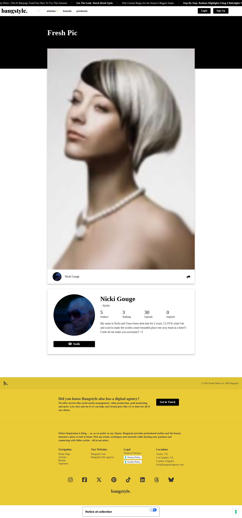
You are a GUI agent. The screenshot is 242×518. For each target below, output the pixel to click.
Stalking (126, 317)
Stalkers (104, 317)
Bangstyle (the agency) (102, 457)
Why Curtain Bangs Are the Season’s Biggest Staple (138, 3)
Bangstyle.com (98, 454)
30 (146, 312)
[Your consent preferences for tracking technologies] (235, 511)
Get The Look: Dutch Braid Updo (85, 3)
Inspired (171, 317)
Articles (51, 11)
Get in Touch (167, 401)
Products (82, 11)
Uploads (148, 317)
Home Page (64, 454)
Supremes (63, 463)
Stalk (76, 344)
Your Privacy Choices (132, 510)
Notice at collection (98, 511)
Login (204, 10)
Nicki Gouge (72, 276)
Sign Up (220, 10)
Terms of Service (132, 453)
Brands (67, 11)
